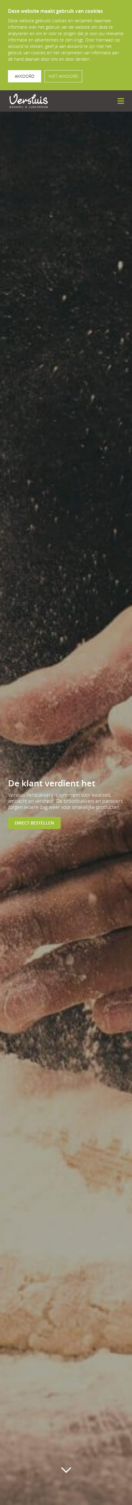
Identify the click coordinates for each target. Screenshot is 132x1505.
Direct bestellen (34, 823)
